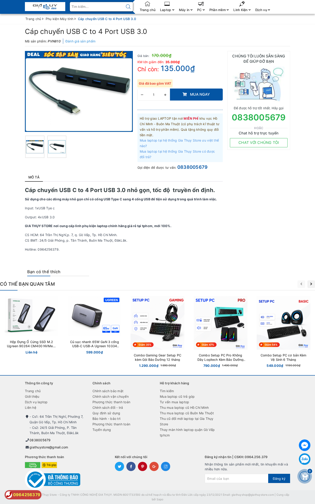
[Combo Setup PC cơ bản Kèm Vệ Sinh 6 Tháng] (283, 333)
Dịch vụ (261, 10)
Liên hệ (30, 407)
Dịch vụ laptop (36, 402)
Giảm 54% (271, 344)
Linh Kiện (241, 10)
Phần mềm (218, 10)
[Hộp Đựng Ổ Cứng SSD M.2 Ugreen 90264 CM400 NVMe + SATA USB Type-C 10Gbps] (31, 326)
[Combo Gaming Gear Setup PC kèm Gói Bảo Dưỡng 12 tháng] (157, 333)
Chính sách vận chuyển (110, 396)
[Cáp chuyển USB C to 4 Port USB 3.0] (35, 147)
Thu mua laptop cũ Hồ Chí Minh (184, 407)
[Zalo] (304, 459)
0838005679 (192, 167)
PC (200, 10)
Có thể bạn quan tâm (27, 284)
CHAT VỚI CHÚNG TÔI (258, 142)
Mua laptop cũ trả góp (177, 396)
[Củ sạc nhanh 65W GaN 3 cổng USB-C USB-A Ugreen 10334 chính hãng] (94, 326)
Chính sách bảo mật (108, 391)
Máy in (184, 10)
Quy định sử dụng (106, 413)
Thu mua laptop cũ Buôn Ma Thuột (187, 413)
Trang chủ (147, 10)
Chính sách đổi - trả (107, 407)
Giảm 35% (145, 344)
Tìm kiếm (167, 391)
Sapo (160, 499)
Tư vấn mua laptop (174, 402)
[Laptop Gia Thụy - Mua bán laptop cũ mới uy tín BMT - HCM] (45, 5)
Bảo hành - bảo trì (106, 419)
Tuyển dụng (101, 430)
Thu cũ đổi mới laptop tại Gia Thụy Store (187, 421)
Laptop (166, 10)
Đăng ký (279, 478)
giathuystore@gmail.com (49, 447)
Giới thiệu (32, 396)
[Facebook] (304, 445)
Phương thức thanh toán (111, 402)
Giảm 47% (208, 344)
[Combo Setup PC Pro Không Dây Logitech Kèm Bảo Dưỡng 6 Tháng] (220, 333)
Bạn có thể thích (43, 271)
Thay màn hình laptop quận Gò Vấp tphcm (187, 432)
